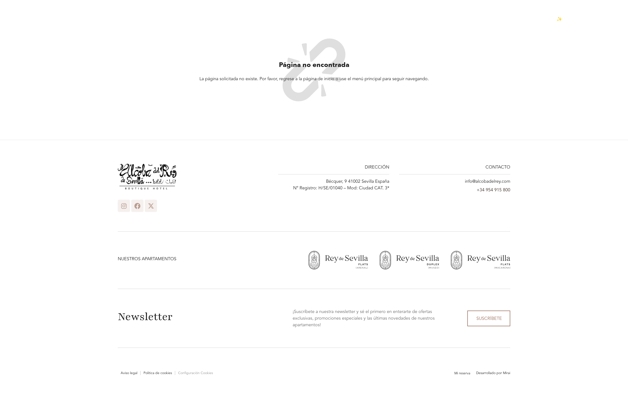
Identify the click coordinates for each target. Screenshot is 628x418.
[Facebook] (137, 206)
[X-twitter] (151, 206)
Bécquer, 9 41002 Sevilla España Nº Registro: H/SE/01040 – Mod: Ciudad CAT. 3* (341, 184)
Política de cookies (158, 373)
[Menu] (13, 19)
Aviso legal (129, 373)
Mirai (506, 373)
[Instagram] (124, 206)
